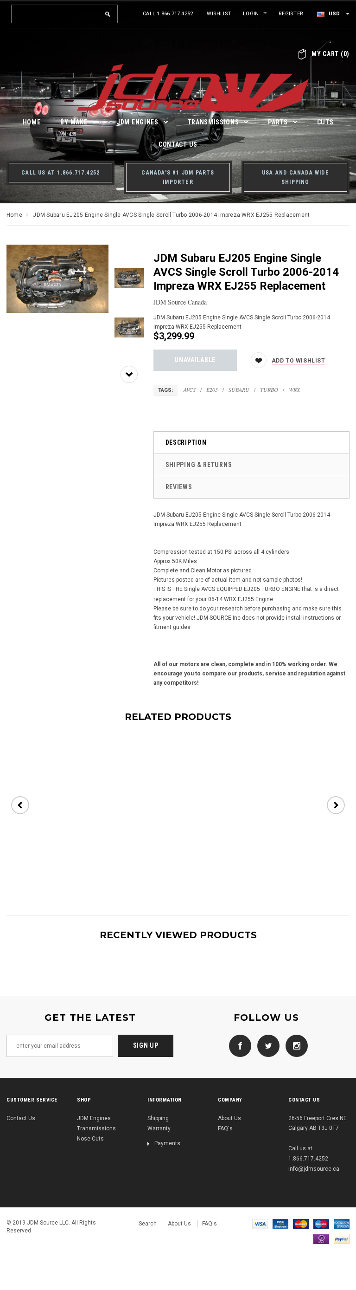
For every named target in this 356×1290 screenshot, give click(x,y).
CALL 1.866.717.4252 (168, 14)
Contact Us (20, 1118)
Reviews (178, 487)
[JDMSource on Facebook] (237, 1045)
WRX (294, 389)
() (331, 54)
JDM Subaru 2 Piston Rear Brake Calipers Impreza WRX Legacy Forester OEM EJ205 (74, 837)
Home (14, 215)
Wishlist (219, 14)
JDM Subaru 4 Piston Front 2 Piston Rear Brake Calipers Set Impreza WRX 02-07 (192, 837)
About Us (229, 1118)
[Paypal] (342, 1238)
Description (186, 442)
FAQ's (225, 1128)
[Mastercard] (301, 1223)
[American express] (342, 1223)
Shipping (158, 1118)
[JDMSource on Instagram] (294, 1045)
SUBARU (239, 389)
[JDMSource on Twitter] (266, 1045)
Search (148, 1223)
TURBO (269, 389)
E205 (212, 389)
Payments (167, 1143)
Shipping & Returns (198, 464)
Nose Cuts (90, 1138)
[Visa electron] (280, 1223)
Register (291, 14)
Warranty (159, 1128)
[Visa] (260, 1223)
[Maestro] (321, 1223)
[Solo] (321, 1238)
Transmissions (96, 1128)
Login (251, 14)
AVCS (190, 389)
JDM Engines (94, 1118)
